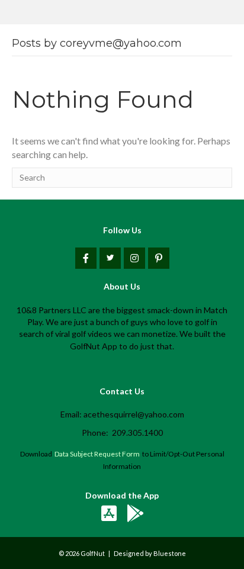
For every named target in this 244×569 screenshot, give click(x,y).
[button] (86, 258)
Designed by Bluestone (150, 553)
